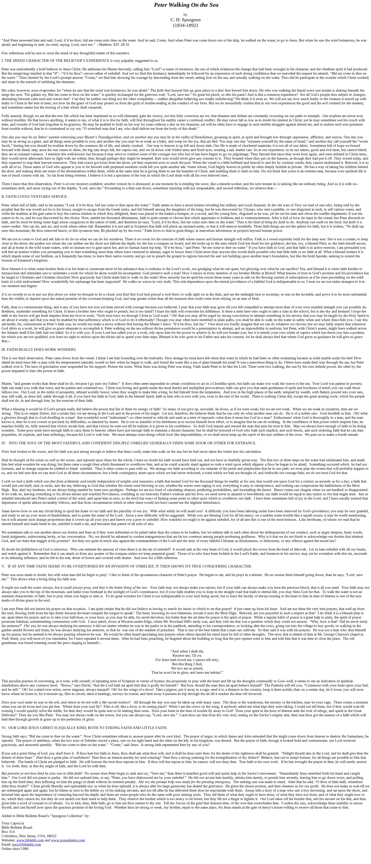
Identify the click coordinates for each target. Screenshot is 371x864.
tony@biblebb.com (26, 844)
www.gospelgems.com (68, 840)
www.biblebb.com (30, 840)
